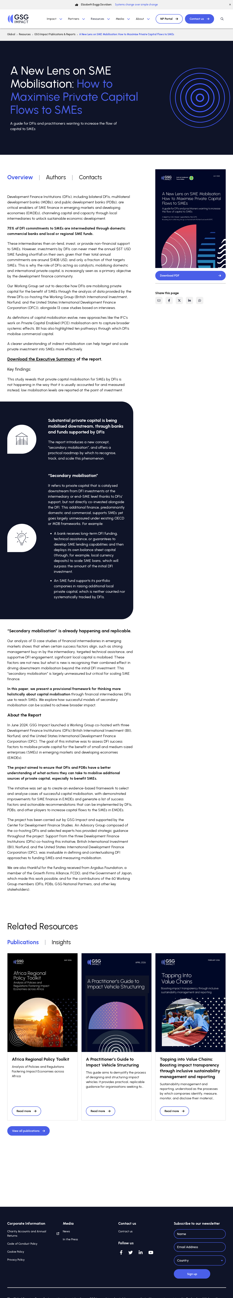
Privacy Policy (16, 1259)
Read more (24, 1111)
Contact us (197, 19)
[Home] (18, 19)
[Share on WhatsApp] (199, 300)
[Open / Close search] (222, 19)
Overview (20, 177)
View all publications (26, 1131)
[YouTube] (151, 1252)
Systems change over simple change (136, 4)
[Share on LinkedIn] (189, 300)
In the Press (70, 1239)
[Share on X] (179, 300)
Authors (56, 177)
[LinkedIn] (140, 1252)
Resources (25, 34)
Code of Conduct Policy (22, 1243)
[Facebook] (121, 1252)
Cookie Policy (15, 1251)
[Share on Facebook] (169, 300)
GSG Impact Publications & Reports (54, 34)
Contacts (90, 177)
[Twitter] (130, 1252)
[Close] (230, 4)
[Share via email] (159, 300)
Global (11, 34)
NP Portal (166, 19)
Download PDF (169, 275)
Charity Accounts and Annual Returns (26, 1233)
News (66, 1231)
